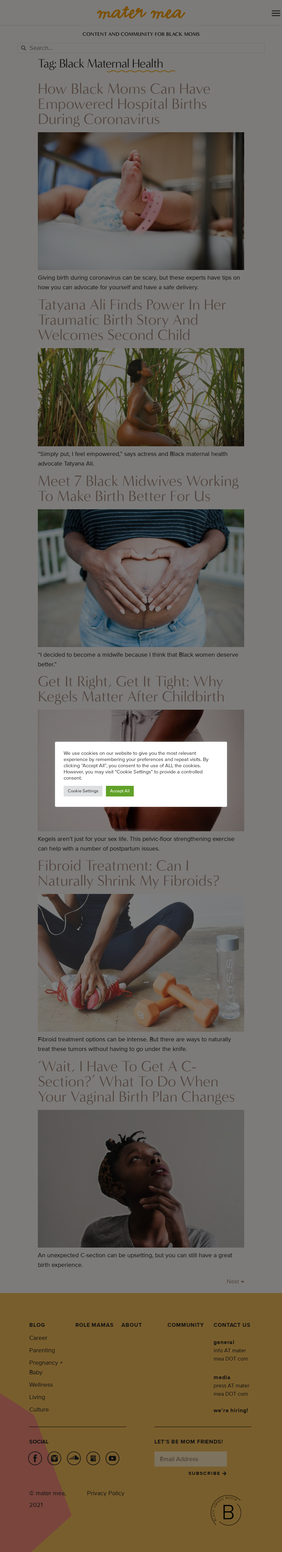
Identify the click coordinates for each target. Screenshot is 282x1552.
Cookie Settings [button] (83, 791)
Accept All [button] (120, 791)
